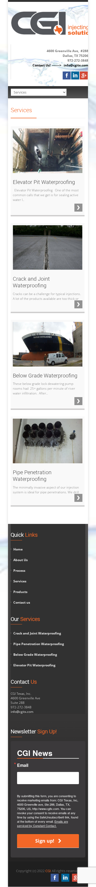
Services (19, 581)
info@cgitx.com (22, 711)
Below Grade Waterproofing (35, 654)
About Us (20, 560)
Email (22, 765)
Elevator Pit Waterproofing (34, 665)
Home (18, 549)
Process (19, 570)
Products (20, 592)
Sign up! (44, 841)
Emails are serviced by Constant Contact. (42, 823)
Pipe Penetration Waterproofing (38, 644)
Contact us (21, 602)
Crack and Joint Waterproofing (37, 633)
